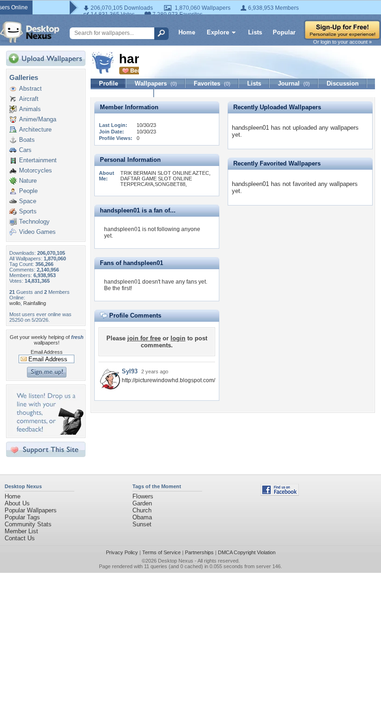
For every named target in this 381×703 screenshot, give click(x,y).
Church (141, 510)
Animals (30, 109)
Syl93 (130, 371)
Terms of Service (161, 552)
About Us (17, 503)
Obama (142, 517)
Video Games (37, 231)
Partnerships (199, 552)
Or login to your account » (342, 42)
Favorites (212, 83)
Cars (25, 149)
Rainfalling (34, 303)
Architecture (35, 129)
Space (27, 201)
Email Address (47, 352)
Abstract (30, 88)
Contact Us (20, 538)
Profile (108, 83)
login (178, 338)
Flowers (142, 496)
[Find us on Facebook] (280, 493)
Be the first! (118, 288)
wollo (14, 303)
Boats (27, 139)
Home (186, 32)
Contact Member (122, 92)
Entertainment (38, 160)
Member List (21, 531)
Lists (255, 32)
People (28, 190)
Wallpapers (156, 83)
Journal (294, 83)
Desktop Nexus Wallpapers (29, 32)
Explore (218, 32)
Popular (284, 32)
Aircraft (29, 98)
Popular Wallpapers (31, 510)
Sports (28, 211)
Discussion (343, 83)
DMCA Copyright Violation (247, 552)
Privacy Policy (122, 552)
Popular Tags (22, 517)
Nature (28, 180)
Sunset (141, 524)
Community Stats (28, 524)
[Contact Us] (48, 432)
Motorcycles (35, 170)
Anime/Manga (37, 119)
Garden (142, 503)
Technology (34, 221)
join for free (144, 338)
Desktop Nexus (175, 561)
